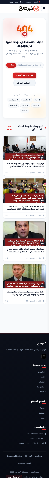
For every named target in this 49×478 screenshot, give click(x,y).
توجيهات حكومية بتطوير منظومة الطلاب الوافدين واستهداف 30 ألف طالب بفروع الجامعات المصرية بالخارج (25, 166)
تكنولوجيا (41, 387)
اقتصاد (42, 382)
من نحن (38, 456)
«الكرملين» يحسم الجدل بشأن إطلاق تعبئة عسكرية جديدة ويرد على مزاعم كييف (25, 293)
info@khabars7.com (35, 433)
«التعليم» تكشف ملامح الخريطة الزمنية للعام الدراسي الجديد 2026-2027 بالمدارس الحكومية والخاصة (26, 209)
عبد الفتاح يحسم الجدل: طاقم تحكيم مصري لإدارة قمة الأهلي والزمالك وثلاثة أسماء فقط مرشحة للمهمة (25, 251)
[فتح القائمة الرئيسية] (43, 8)
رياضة (42, 408)
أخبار (43, 377)
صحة (43, 418)
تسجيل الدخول (14, 2)
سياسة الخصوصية (14, 456)
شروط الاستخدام (24, 463)
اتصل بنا (28, 456)
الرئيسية (41, 372)
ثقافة (42, 391)
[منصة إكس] (43, 356)
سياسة (42, 413)
